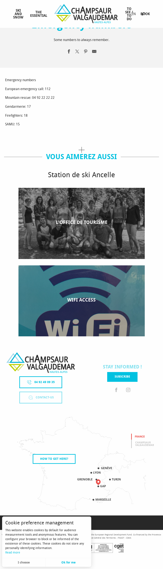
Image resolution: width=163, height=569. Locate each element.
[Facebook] (116, 390)
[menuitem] (18, 14)
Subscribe (122, 376)
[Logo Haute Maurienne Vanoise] (40, 362)
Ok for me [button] (68, 562)
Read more (12, 552)
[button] (144, 14)
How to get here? (54, 459)
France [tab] (140, 436)
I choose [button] (24, 562)
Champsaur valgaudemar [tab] (144, 444)
